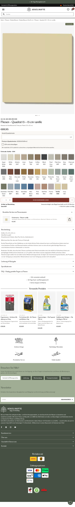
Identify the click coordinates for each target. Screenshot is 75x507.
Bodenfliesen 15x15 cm (26, 20)
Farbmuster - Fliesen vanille (20, 217)
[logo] (36, 9)
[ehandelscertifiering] (37, 490)
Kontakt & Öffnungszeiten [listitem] (10, 378)
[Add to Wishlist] (72, 200)
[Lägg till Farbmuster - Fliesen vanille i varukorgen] (69, 219)
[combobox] (39, 14)
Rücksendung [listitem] (38, 378)
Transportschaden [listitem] (52, 378)
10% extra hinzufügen (10, 144)
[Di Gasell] (30, 490)
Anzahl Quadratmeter (8, 133)
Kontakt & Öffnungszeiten (9, 5)
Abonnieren (66, 399)
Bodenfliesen (14, 20)
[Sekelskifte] (37, 409)
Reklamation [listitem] (66, 378)
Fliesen (7, 20)
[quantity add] (10, 200)
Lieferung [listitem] (26, 378)
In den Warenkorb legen (41, 200)
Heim (2, 20)
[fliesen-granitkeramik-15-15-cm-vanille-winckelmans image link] (37, 68)
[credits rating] (44, 490)
